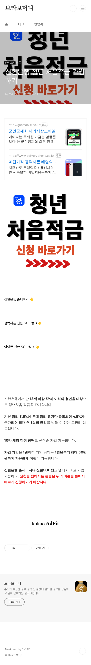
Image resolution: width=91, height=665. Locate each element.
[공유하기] (20, 548)
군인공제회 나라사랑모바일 (32, 131)
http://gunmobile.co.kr (24, 125)
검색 (73, 8)
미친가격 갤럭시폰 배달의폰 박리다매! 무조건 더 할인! (33, 162)
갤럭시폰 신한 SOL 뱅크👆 (22, 323)
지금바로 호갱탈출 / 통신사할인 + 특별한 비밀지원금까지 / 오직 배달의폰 (31, 170)
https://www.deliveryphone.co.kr (31, 155)
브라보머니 (19, 8)
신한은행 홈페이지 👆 (19, 299)
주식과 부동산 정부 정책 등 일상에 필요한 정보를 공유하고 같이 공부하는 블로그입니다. (36, 591)
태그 (21, 24)
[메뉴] (83, 8)
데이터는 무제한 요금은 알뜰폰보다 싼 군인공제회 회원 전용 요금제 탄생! (32, 139)
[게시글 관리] (25, 548)
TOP (82, 651)
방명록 (38, 24)
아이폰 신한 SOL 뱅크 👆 (21, 347)
